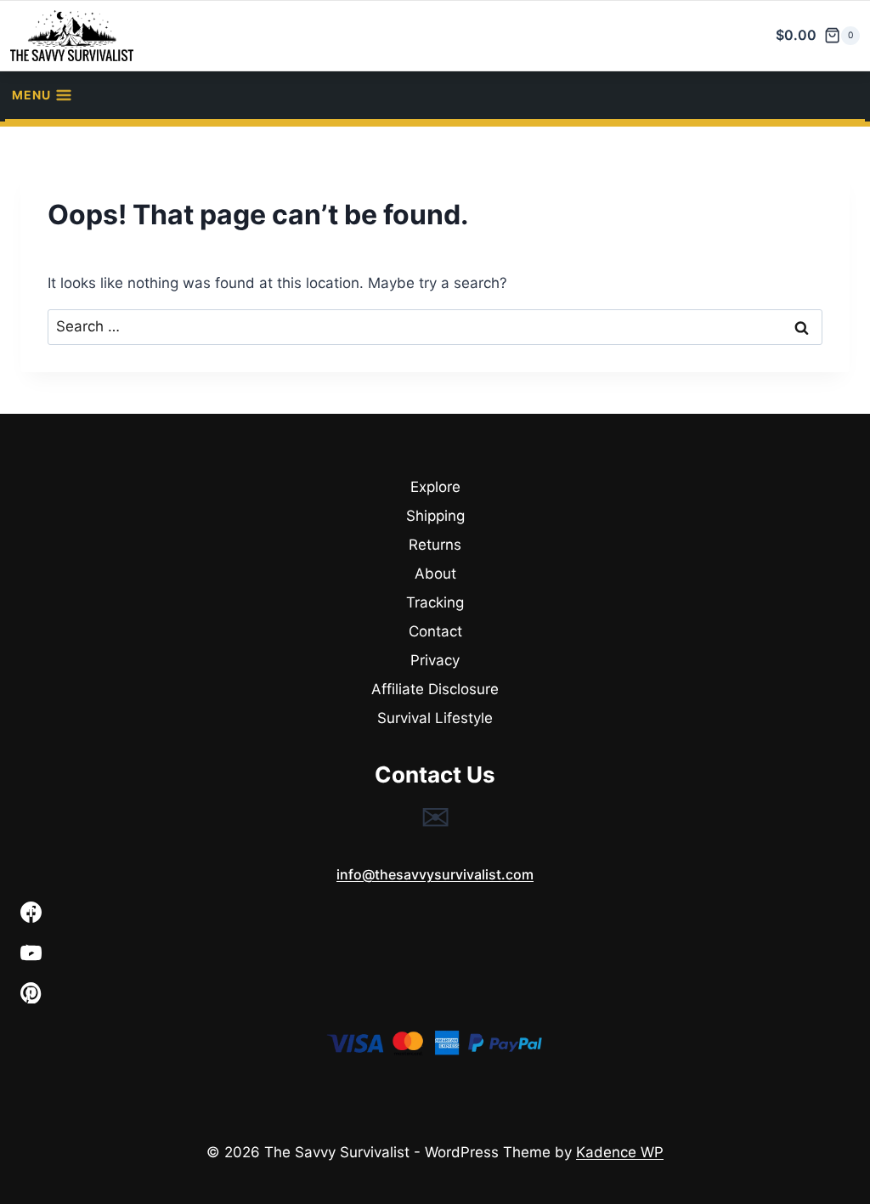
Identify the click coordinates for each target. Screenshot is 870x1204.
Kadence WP (620, 1152)
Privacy (435, 660)
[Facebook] (435, 912)
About (435, 573)
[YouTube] (435, 953)
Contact (435, 631)
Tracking (435, 602)
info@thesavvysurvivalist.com (435, 874)
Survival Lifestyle (435, 717)
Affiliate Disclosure (435, 689)
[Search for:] (435, 326)
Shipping (435, 515)
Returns (435, 544)
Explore (435, 486)
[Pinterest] (435, 992)
